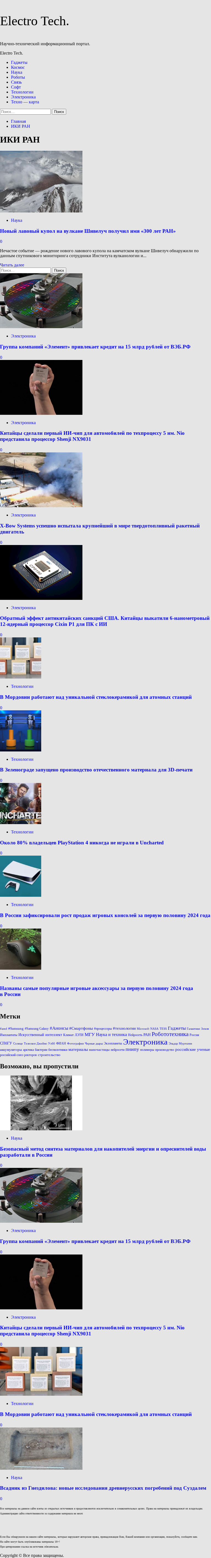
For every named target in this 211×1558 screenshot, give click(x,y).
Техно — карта (25, 102)
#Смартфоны (81, 1028)
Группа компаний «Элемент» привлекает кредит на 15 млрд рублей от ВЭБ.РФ (95, 347)
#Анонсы (59, 1028)
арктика (28, 1050)
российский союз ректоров (18, 1055)
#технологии (124, 1028)
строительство (49, 1055)
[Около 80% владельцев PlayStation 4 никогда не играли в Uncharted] (20, 822)
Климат (68, 1035)
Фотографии (75, 1043)
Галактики (193, 1028)
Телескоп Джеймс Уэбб (39, 1043)
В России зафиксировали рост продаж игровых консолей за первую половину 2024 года (105, 915)
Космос (18, 67)
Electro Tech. (34, 20)
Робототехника (170, 1034)
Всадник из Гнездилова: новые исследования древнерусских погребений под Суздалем (103, 1488)
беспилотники (57, 1050)
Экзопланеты (113, 1043)
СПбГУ (6, 1043)
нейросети (117, 1050)
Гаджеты (19, 62)
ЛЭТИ (79, 1035)
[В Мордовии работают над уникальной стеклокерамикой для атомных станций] (20, 677)
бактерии (41, 1050)
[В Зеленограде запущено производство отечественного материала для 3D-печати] (20, 750)
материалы (78, 1049)
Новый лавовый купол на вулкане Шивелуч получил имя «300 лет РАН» (88, 231)
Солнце (18, 1043)
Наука (16, 72)
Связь (16, 82)
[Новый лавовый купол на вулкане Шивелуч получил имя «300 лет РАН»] (41, 211)
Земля (205, 1028)
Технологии (22, 92)
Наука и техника (111, 1034)
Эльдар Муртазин (180, 1043)
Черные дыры (94, 1043)
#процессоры (103, 1029)
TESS (163, 1028)
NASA (154, 1028)
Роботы (18, 77)
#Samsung (16, 1028)
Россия (194, 1035)
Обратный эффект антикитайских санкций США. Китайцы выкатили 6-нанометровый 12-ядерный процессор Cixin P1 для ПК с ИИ (105, 621)
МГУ (90, 1034)
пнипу (132, 1049)
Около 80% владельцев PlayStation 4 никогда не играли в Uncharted (82, 842)
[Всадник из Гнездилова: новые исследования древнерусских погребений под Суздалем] (41, 1468)
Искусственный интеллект (40, 1035)
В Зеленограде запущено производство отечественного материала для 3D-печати (96, 770)
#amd (3, 1028)
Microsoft (143, 1028)
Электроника (23, 97)
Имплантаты (8, 1035)
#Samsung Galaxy (37, 1029)
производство (164, 1050)
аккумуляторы (11, 1050)
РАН (147, 1035)
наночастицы (99, 1050)
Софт (16, 87)
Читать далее (12, 265)
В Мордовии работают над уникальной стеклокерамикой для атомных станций (96, 697)
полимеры (147, 1050)
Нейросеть (135, 1035)
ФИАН (61, 1043)
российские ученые (192, 1049)
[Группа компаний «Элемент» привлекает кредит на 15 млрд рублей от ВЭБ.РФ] (41, 326)
